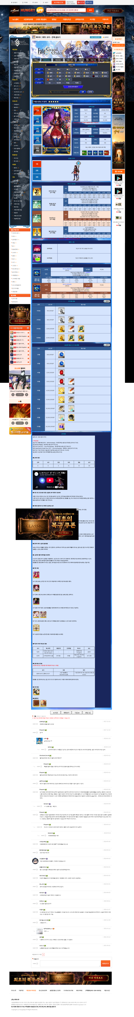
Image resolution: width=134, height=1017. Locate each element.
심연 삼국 (19, 354)
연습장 (15, 198)
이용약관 (21, 990)
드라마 (15, 252)
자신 (49, 83)
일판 (15, 122)
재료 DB (16, 64)
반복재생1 (42, 721)
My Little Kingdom (21, 336)
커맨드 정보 (69, 60)
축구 (14, 259)
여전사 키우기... (20, 332)
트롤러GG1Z (43, 867)
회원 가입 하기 (70, 1)
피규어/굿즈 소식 (19, 92)
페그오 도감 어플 (18, 201)
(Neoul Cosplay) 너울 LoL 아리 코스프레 (23, 391)
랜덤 (87, 712)
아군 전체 (59, 83)
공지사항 (16, 180)
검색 (90, 10)
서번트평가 (16, 76)
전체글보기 (16, 104)
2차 (37, 171)
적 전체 (76, 83)
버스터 (50, 79)
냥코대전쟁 (118, 53)
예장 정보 (16, 61)
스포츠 (15, 265)
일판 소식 (17, 89)
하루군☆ (42, 901)
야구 (14, 262)
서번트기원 (17, 119)
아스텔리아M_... (20, 343)
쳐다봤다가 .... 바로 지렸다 (19, 419)
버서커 (105, 73)
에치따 (50, 747)
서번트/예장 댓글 (18, 210)
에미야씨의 (42, 875)
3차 (37, 177)
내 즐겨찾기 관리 (118, 45)
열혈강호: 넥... (20, 340)
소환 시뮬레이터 (18, 56)
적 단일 (67, 83)
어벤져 (68, 76)
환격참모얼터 (43, 850)
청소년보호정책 (43, 990)
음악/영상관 (17, 140)
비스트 (96, 76)
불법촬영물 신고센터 (55, 990)
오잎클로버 (42, 858)
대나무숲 (16, 151)
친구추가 (16, 145)
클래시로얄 (58, 13)
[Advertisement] (34, 40)
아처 (69, 73)
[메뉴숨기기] (107, 23)
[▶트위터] (43, 437)
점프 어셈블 (119, 61)
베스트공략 (16, 128)
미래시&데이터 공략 (19, 192)
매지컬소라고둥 (44, 920)
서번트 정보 (17, 58)
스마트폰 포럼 (16, 278)
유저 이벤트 (17, 174)
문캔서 (87, 76)
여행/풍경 (15, 275)
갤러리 (16, 137)
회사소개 (13, 990)
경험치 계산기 (17, 53)
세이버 (50, 73)
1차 (37, 164)
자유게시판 (16, 233)
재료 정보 (81, 60)
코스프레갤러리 (16, 285)
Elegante (42, 730)
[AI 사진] (19, 411)
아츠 (60, 79)
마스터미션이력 (18, 195)
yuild (45, 738)
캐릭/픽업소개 (18, 131)
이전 (55, 712)
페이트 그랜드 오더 (43, 37)
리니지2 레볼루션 (120, 67)
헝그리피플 (15, 288)
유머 (14, 236)
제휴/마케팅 (79, 990)
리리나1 (41, 945)
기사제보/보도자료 (68, 990)
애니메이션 (16, 269)
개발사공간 (107, 990)
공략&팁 (17, 125)
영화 (14, 256)
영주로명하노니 (48, 928)
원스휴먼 (118, 69)
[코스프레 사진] (19, 379)
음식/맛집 (15, 272)
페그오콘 (17, 161)
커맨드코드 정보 (18, 67)
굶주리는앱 (42, 781)
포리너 (105, 76)
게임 (14, 243)
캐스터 (87, 73)
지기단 (16, 183)
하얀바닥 (50, 833)
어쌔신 (96, 73)
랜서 (60, 73)
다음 (77, 712)
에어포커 (46, 804)
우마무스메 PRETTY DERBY (120, 64)
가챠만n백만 (43, 841)
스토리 (16, 134)
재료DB (16, 213)
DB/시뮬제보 (18, 148)
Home (36, 60)
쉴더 (51, 76)
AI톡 (14, 282)
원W (40, 937)
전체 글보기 (56, 37)
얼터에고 (78, 76)
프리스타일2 (65, 13)
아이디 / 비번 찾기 (71, 3)
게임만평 (14, 291)
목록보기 (66, 712)
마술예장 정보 (17, 70)
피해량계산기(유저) (18, 73)
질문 (15, 142)
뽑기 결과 (17, 116)
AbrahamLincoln (44, 755)
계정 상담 (17, 113)
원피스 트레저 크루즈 (120, 58)
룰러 (60, 76)
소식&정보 (17, 83)
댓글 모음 (93, 60)
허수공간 (16, 189)
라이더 (78, 73)
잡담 (15, 110)
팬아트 (16, 168)
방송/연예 (15, 249)
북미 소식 (17, 86)
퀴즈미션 (16, 158)
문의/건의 (15, 302)
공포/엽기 (15, 239)
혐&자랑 (16, 107)
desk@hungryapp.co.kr (79, 1004)
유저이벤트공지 (18, 171)
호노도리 (42, 884)
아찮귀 (41, 909)
